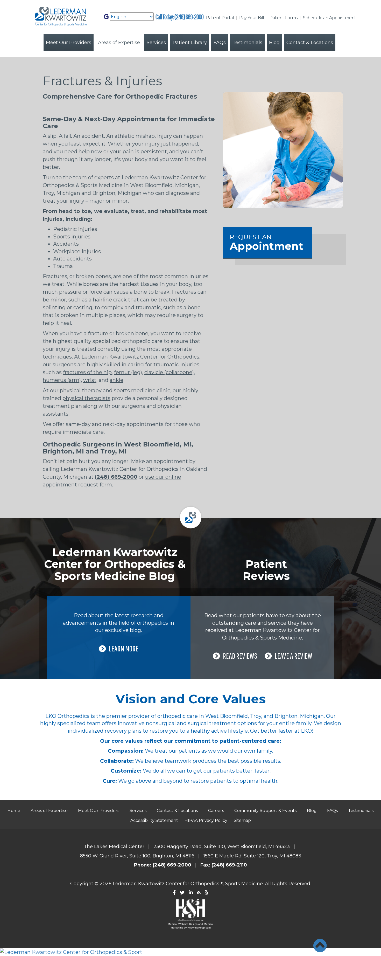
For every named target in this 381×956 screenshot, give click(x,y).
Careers (216, 810)
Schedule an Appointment (329, 18)
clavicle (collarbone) (169, 372)
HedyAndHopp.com (199, 927)
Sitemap (242, 820)
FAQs (220, 42)
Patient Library (190, 42)
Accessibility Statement (154, 820)
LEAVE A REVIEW (293, 655)
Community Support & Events (265, 810)
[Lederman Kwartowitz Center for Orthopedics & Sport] (190, 952)
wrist (89, 380)
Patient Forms (284, 18)
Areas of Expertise (119, 42)
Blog (274, 42)
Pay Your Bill (251, 18)
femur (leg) (128, 372)
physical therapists (86, 398)
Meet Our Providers (68, 42)
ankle (116, 380)
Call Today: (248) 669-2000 (179, 16)
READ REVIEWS (240, 655)
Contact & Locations (309, 42)
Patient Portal (220, 18)
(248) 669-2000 (116, 477)
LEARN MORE (123, 648)
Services (156, 42)
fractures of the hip (87, 372)
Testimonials (247, 42)
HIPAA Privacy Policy (206, 820)
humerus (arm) (62, 380)
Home (14, 810)
